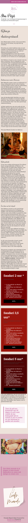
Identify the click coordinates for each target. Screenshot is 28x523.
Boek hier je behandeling (18, 1)
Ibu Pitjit (8, 15)
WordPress (10, 519)
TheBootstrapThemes (14, 521)
